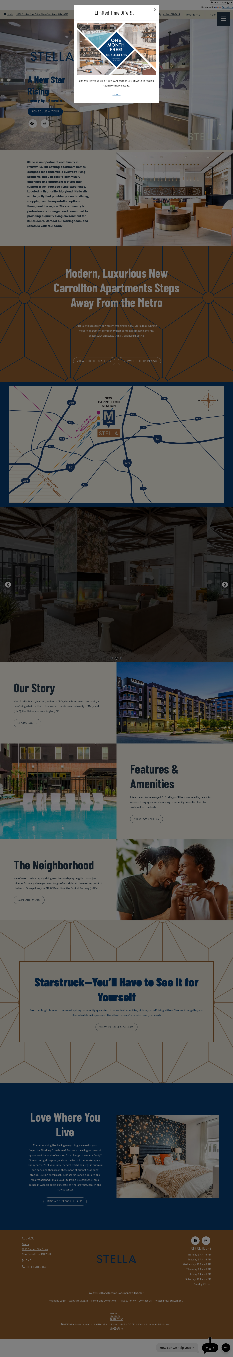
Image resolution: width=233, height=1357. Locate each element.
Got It (117, 94)
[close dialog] (155, 10)
